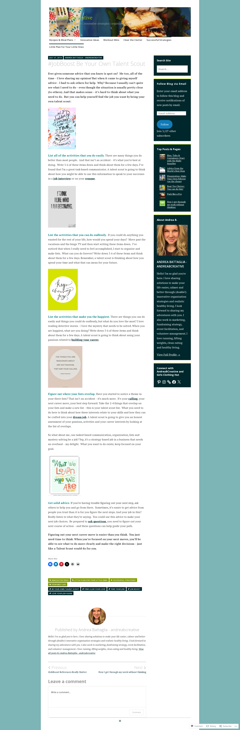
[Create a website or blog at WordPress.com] (120, 720)
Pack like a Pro (174, 194)
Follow (165, 124)
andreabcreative (74, 17)
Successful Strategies (159, 40)
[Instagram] (164, 382)
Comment (136, 712)
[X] (179, 382)
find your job (118, 589)
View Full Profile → (168, 354)
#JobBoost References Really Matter (67, 669)
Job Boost (135, 589)
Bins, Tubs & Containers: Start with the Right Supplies (176, 159)
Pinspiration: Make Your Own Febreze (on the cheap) (176, 179)
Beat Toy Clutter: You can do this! (176, 187)
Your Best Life (59, 584)
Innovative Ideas (89, 40)
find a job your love (95, 589)
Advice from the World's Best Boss (176, 169)
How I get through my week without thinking (122, 669)
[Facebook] (174, 382)
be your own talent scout (65, 589)
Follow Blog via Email (171, 83)
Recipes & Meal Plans (61, 40)
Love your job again (62, 593)
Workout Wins (111, 40)
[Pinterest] (159, 382)
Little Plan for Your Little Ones (66, 46)
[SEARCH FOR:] (172, 69)
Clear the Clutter (132, 40)
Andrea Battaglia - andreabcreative (83, 58)
